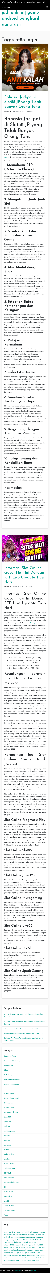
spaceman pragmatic (20, 1260)
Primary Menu (47, 31)
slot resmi (19, 1258)
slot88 (6, 157)
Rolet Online (9, 1164)
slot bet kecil (9, 1250)
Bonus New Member (12, 1080)
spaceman (8, 1260)
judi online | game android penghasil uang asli (20, 18)
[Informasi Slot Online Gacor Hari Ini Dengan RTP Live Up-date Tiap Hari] (25, 548)
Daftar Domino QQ (12, 1098)
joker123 (31, 1235)
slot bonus (18, 1250)
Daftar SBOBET (22, 1235)
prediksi (7, 1159)
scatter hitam (9, 1178)
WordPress (17, 1270)
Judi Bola (7, 1126)
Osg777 (7, 1140)
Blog (6, 1070)
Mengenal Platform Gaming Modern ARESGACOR (23, 1033)
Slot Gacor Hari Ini (25, 1255)
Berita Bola (8, 1066)
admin (31, 111)
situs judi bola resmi (11, 1182)
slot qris (12, 1258)
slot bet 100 (8, 1192)
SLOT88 (40, 1245)
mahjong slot (27, 1237)
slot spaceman (28, 1258)
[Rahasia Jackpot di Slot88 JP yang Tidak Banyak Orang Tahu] (25, 67)
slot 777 (12, 1247)
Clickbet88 (11, 1235)
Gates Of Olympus (11, 1112)
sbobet (10, 1242)
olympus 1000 (21, 1240)
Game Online (9, 1108)
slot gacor (34, 623)
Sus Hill (33, 1270)
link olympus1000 (15, 1237)
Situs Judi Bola (26, 1242)
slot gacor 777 (26, 1253)
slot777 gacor (20, 1247)
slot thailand (39, 1258)
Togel (6, 1215)
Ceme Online (9, 1094)
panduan (7, 1145)
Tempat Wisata (10, 1210)
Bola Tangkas (9, 1075)
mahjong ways (9, 1131)
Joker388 (7, 1122)
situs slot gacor (27, 1245)
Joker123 (7, 1117)
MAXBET (8, 1136)
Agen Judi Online (10, 1232)
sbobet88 (17, 1242)
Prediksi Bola (32, 1240)
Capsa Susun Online (11, 1084)
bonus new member (24, 1232)
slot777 (6, 1247)
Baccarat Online (10, 1056)
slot (34, 1245)
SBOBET (7, 1173)
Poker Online (9, 1154)
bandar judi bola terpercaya (14, 1061)
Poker (6, 1150)
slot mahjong (37, 1255)
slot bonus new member (31, 1250)
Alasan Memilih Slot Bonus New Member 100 (21, 1029)
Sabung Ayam (9, 1168)
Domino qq (8, 1103)
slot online (8, 1196)
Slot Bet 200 (40, 1247)
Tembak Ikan (9, 1206)
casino (6, 1089)
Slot (5, 1187)
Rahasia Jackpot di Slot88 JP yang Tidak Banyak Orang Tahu (22, 102)
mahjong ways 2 (10, 1240)
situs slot (17, 1245)
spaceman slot (33, 1260)
